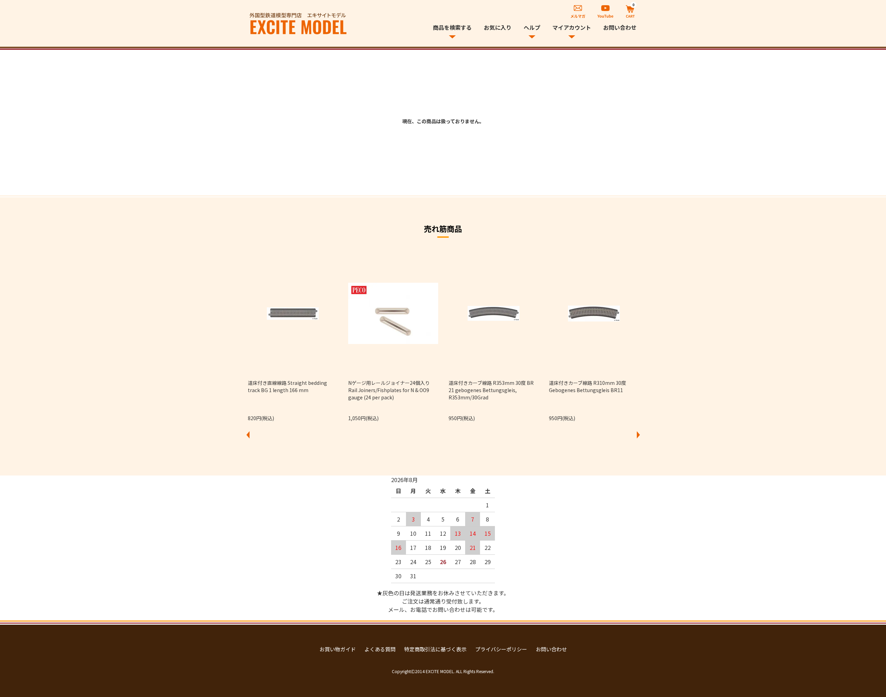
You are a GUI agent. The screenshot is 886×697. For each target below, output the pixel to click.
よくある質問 (380, 649)
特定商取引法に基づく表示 (435, 649)
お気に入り (498, 27)
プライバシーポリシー (501, 649)
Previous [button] (248, 434)
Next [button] (638, 434)
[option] (293, 337)
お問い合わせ (619, 27)
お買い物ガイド (337, 649)
